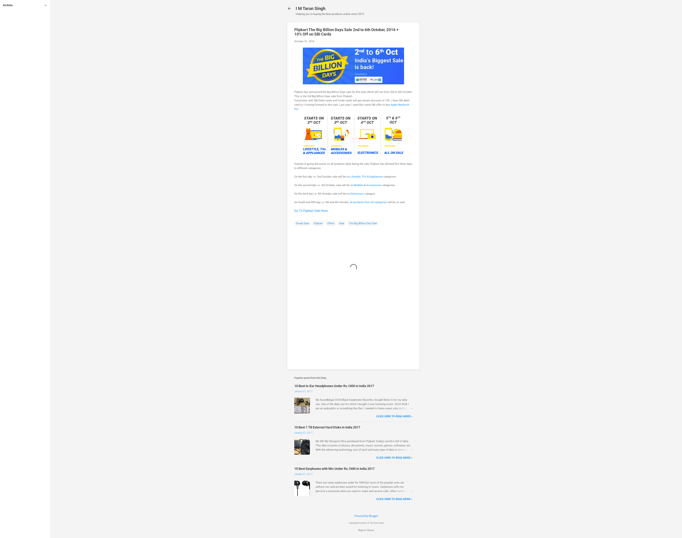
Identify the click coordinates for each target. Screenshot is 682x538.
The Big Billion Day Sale (363, 223)
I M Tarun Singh (310, 8)
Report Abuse (366, 530)
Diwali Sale (302, 223)
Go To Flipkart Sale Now (311, 211)
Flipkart (318, 223)
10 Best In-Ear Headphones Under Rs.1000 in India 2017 (334, 386)
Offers (330, 223)
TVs (364, 176)
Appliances (376, 176)
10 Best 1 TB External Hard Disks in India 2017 (327, 427)
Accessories (373, 185)
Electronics (357, 193)
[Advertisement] (434, 75)
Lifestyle (355, 176)
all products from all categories (368, 202)
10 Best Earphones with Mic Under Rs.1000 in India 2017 (334, 469)
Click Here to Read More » (394, 416)
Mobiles (358, 185)
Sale (341, 223)
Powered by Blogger (366, 516)
